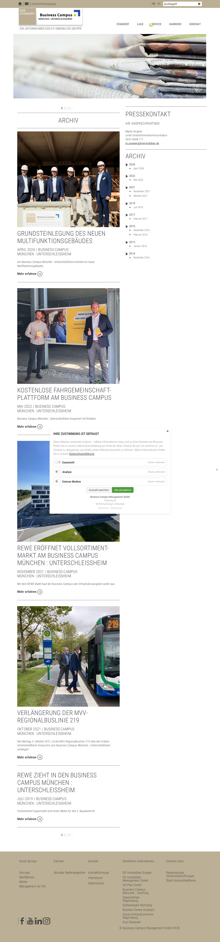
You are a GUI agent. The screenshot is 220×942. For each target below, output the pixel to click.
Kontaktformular (98, 873)
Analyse (67, 472)
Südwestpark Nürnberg (137, 905)
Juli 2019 (138, 207)
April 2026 (139, 168)
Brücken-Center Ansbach (138, 910)
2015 (132, 242)
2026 (132, 164)
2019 (132, 203)
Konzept (24, 873)
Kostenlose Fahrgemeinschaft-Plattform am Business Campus (64, 393)
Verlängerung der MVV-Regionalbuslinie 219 (52, 716)
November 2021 (142, 191)
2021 (132, 187)
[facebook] (22, 921)
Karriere (175, 24)
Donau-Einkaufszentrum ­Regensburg (138, 915)
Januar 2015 (140, 246)
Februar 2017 (141, 218)
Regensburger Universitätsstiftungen (180, 874)
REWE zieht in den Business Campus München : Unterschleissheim (57, 782)
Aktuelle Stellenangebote (69, 873)
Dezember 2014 (142, 257)
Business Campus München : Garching (135, 891)
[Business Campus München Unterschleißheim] (50, 16)
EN (159, 3)
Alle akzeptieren (122, 490)
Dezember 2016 (142, 230)
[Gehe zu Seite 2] (73, 108)
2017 (132, 214)
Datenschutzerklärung (81, 454)
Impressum (95, 878)
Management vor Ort (32, 886)
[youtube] (30, 921)
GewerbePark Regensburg (131, 899)
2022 (132, 176)
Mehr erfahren (26, 274)
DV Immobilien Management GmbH (135, 878)
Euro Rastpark (132, 922)
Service (156, 24)
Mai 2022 (138, 179)
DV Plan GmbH (132, 885)
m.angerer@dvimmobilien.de (142, 143)
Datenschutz (96, 883)
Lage (140, 24)
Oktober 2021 (141, 195)
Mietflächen (26, 877)
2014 (132, 253)
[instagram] (46, 921)
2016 (132, 226)
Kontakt (195, 24)
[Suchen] (199, 4)
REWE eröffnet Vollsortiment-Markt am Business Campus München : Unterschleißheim (63, 555)
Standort (123, 24)
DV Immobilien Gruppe (137, 873)
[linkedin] (38, 921)
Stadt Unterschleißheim (181, 880)
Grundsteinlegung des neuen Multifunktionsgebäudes (61, 237)
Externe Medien (71, 481)
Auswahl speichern (99, 490)
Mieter (23, 882)
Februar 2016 (141, 234)
